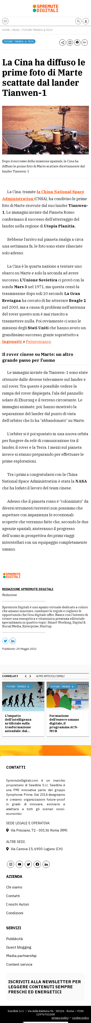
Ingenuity (12, 341)
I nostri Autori (17, 904)
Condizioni (14, 912)
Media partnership (21, 955)
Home (6, 30)
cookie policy (80, 1018)
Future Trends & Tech (37, 30)
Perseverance (38, 341)
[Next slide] (30, 676)
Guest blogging (18, 947)
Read (16, 30)
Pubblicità (14, 938)
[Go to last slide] (25, 676)
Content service (19, 964)
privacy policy (60, 1018)
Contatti (13, 895)
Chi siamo (14, 887)
